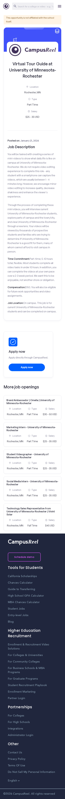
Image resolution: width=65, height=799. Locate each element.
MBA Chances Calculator (24, 602)
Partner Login (16, 698)
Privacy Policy (17, 759)
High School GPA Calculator (26, 595)
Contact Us (15, 752)
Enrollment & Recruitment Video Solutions (28, 646)
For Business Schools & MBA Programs (26, 670)
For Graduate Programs (23, 678)
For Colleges (16, 715)
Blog (11, 621)
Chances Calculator (20, 582)
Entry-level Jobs (18, 615)
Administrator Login (20, 735)
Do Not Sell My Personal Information (31, 772)
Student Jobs (16, 608)
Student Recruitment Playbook (27, 685)
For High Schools (19, 722)
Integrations (15, 728)
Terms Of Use (16, 765)
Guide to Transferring (21, 589)
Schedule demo (24, 557)
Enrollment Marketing (22, 691)
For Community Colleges (24, 661)
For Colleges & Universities (25, 655)
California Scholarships (22, 576)
